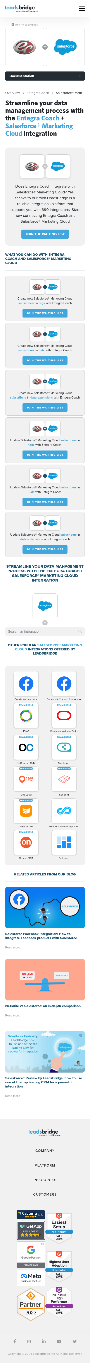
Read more (12, 947)
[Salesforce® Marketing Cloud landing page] (65, 47)
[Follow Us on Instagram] (29, 1341)
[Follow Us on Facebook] (15, 1341)
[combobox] (45, 631)
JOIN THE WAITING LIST (45, 234)
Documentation (21, 75)
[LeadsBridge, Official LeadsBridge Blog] (21, 8)
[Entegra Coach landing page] (24, 47)
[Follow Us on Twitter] (75, 1341)
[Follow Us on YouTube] (59, 1341)
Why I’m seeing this (26, 24)
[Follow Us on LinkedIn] (44, 1341)
